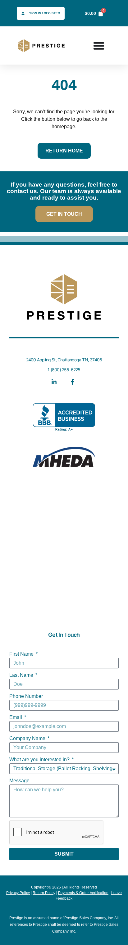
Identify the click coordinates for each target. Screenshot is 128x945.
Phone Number (26, 696)
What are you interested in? (40, 759)
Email (16, 717)
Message (19, 780)
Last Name (21, 675)
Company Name (28, 738)
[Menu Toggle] (99, 46)
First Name (22, 654)
